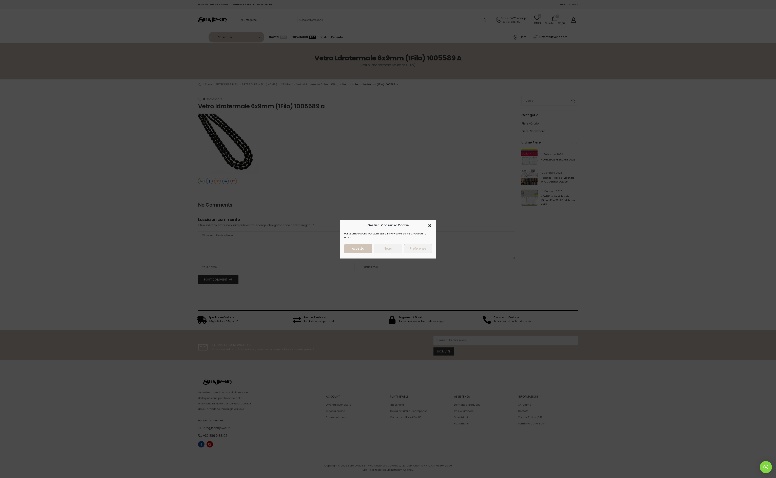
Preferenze (418, 248)
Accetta (358, 248)
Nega (388, 248)
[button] (430, 225)
